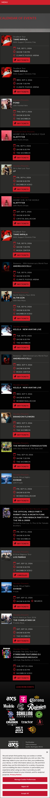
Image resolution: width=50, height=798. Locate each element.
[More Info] (6, 45)
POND (16, 102)
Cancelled (22, 575)
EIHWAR (17, 480)
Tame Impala (20, 39)
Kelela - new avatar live (27, 329)
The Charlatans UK (24, 620)
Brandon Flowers (24, 416)
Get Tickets (23, 678)
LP (14, 171)
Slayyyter (19, 137)
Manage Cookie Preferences (25, 779)
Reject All (25, 786)
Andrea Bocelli (22, 266)
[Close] (47, 752)
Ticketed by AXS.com (17, 24)
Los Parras (19, 557)
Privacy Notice (15, 775)
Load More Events (25, 687)
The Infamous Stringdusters (30, 446)
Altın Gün (19, 297)
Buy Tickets (22, 60)
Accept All (25, 793)
